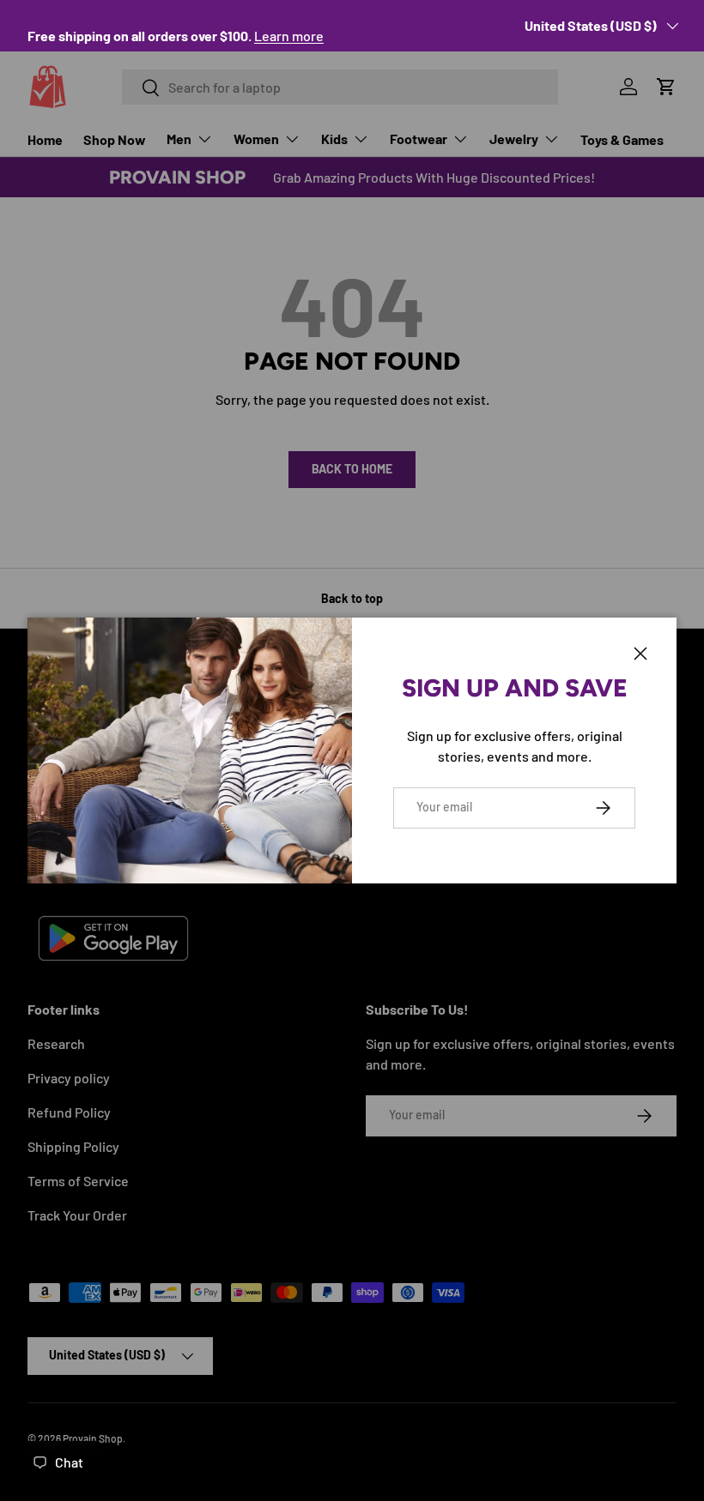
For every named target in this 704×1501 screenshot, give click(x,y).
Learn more (289, 35)
